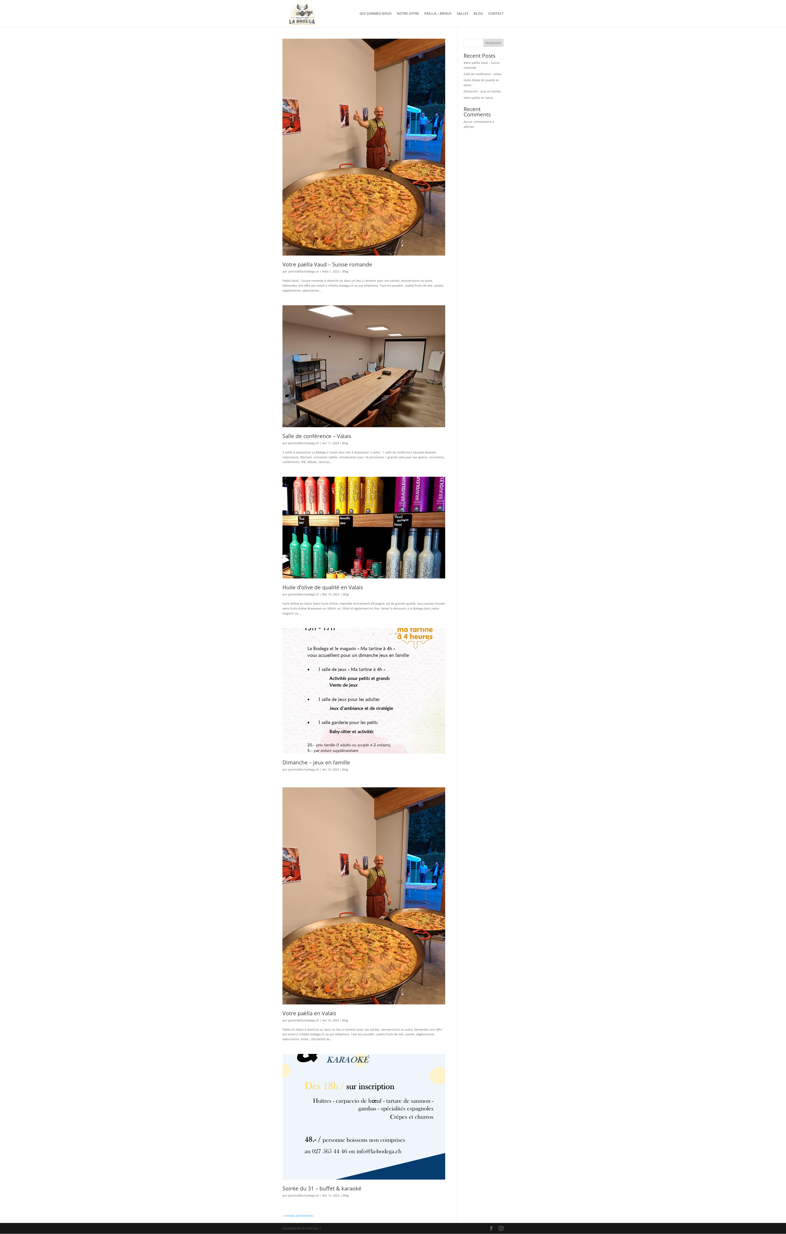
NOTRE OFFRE (408, 14)
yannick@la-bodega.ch (303, 271)
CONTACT (496, 14)
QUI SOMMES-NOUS (376, 14)
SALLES (462, 14)
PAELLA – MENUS (438, 14)
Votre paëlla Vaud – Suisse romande (327, 264)
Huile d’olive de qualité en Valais (322, 587)
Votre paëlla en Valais (309, 1013)
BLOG (478, 14)
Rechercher (493, 43)
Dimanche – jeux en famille (316, 762)
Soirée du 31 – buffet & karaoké (321, 1188)
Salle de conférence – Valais (316, 436)
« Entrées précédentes (297, 1216)
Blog (345, 271)
